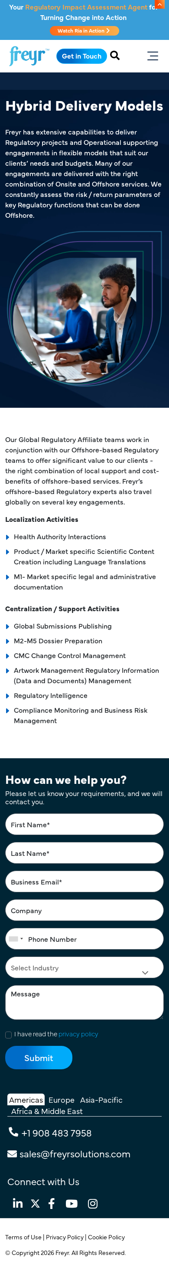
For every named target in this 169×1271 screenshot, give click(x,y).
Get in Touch (81, 55)
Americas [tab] (26, 1099)
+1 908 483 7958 (57, 1132)
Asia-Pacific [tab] (101, 1099)
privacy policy (78, 1033)
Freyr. (63, 1252)
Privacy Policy (65, 1236)
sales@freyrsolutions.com (75, 1153)
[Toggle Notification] (160, 4)
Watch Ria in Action (82, 30)
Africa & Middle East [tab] (47, 1110)
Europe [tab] (62, 1099)
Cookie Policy (107, 1236)
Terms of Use (24, 1236)
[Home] (29, 56)
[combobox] (16, 938)
